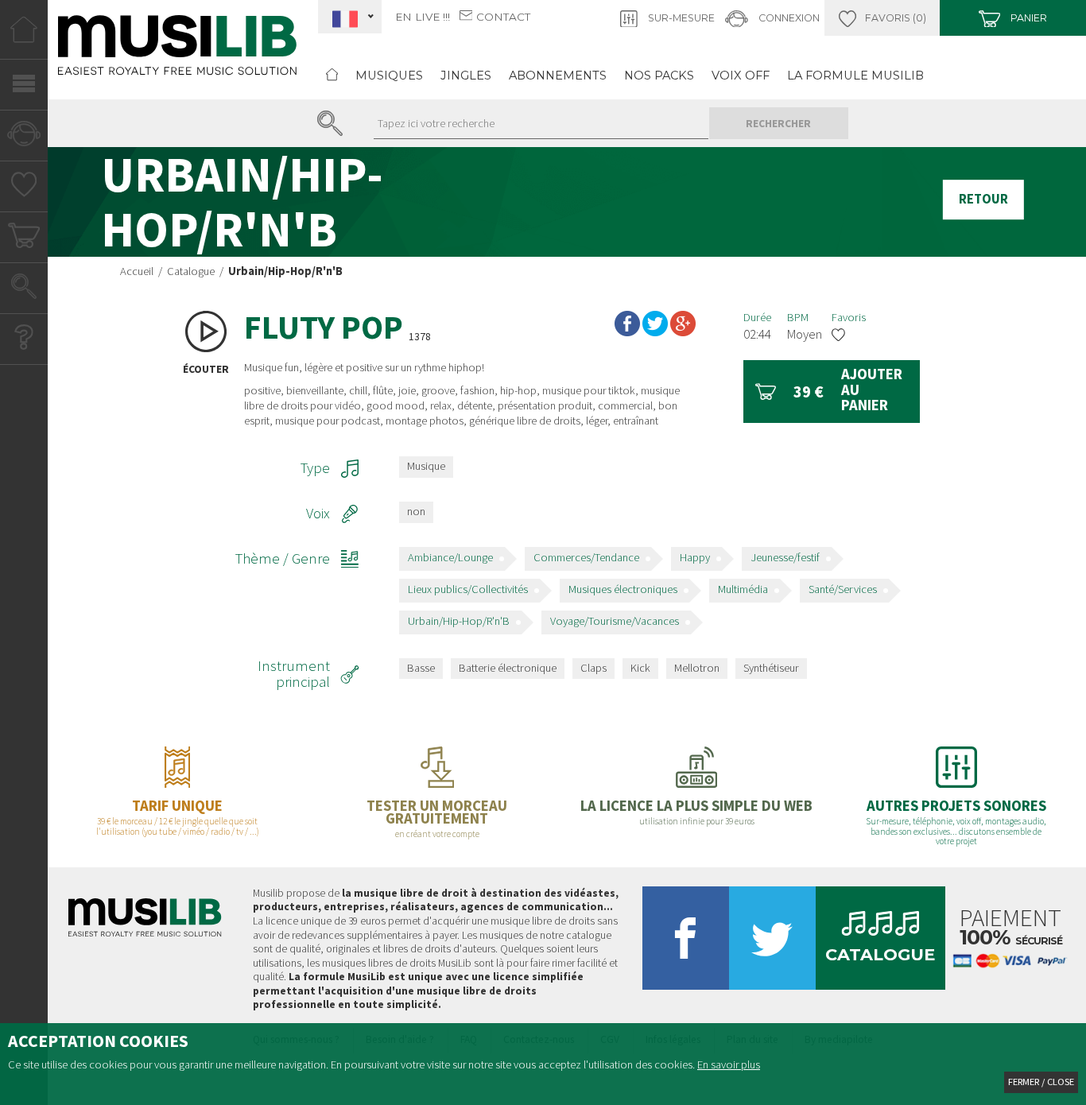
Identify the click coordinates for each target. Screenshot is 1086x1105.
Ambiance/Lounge (450, 557)
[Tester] (438, 791)
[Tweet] (655, 327)
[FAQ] (23, 341)
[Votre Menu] (24, 87)
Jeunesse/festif (785, 557)
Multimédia (743, 589)
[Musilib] (145, 923)
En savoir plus (728, 1064)
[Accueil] (23, 36)
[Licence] (697, 791)
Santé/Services (843, 589)
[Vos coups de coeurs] (24, 188)
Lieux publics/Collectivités (468, 589)
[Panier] (1013, 18)
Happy (695, 557)
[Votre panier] (24, 239)
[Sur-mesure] (882, 18)
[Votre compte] (24, 137)
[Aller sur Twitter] (772, 944)
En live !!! (422, 16)
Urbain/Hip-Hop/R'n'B (459, 621)
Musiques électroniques (622, 589)
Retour (983, 200)
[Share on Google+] (683, 327)
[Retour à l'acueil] (332, 75)
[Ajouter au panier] (831, 391)
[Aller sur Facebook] (685, 944)
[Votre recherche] (24, 290)
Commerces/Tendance (586, 557)
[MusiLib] (177, 54)
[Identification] (772, 18)
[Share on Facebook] (627, 327)
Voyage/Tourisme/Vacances (614, 621)
